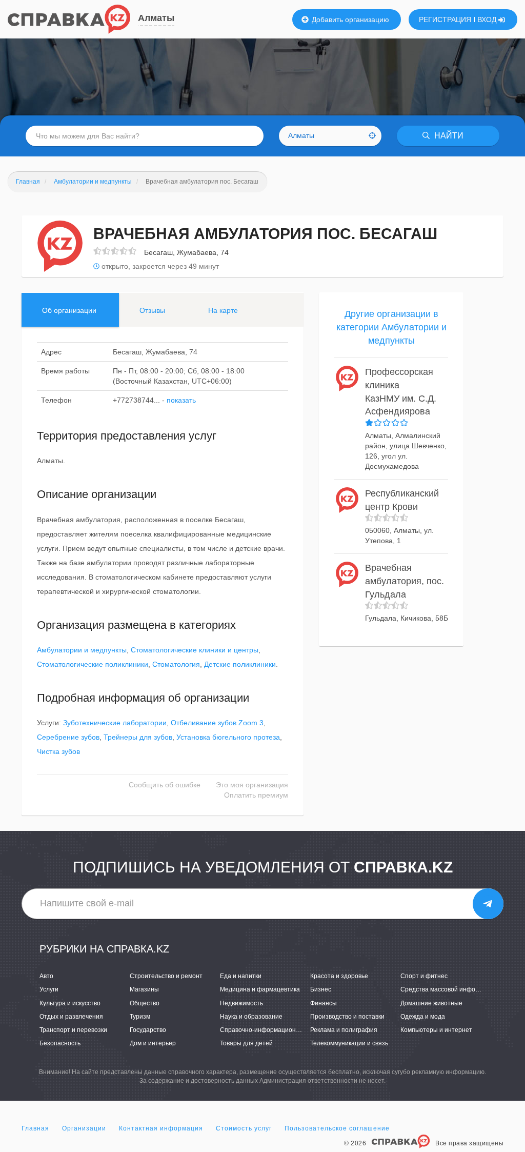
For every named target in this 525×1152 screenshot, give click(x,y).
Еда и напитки (240, 976)
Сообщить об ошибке (164, 785)
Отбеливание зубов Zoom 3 (217, 723)
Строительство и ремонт (166, 976)
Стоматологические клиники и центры (194, 650)
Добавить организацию (349, 19)
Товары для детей (246, 1043)
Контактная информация (161, 1128)
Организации (84, 1128)
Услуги (48, 989)
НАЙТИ (447, 135)
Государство (148, 1030)
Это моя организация (252, 785)
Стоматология (176, 664)
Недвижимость (241, 1003)
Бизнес (320, 989)
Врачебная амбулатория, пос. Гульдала (404, 581)
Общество (144, 1003)
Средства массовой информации (448, 989)
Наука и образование (251, 1016)
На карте (223, 310)
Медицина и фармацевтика (260, 989)
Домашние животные (431, 1003)
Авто (46, 976)
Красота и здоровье (339, 976)
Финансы (323, 1003)
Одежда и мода (422, 1016)
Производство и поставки (347, 1016)
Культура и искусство (69, 1003)
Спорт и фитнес (424, 976)
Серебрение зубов (68, 737)
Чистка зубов (58, 751)
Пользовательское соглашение (337, 1128)
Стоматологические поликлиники (92, 664)
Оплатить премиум (256, 795)
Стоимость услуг (244, 1128)
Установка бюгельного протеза (228, 737)
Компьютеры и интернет (436, 1030)
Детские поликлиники (240, 664)
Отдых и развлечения (71, 1016)
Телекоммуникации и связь (349, 1043)
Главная (35, 1128)
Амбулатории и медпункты (82, 650)
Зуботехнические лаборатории (115, 723)
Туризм (140, 1016)
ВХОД (487, 19)
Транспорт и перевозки (73, 1030)
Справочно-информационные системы (277, 1030)
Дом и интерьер (153, 1043)
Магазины (144, 989)
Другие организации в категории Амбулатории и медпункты (391, 327)
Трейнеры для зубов (138, 737)
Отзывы (152, 310)
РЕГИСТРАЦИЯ (445, 19)
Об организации (69, 310)
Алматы (156, 18)
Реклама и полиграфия (343, 1030)
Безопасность (59, 1043)
